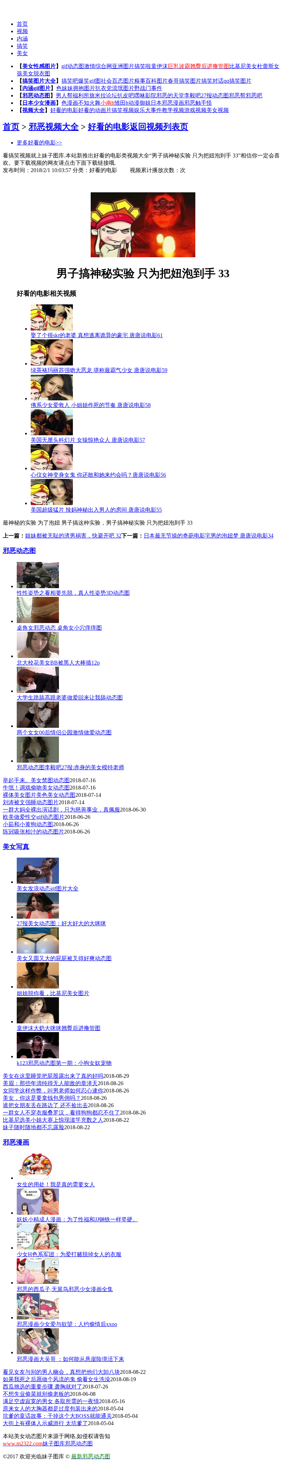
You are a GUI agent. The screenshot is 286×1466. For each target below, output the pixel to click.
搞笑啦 (142, 66)
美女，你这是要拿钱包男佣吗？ (42, 1098)
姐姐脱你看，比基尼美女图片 (53, 993)
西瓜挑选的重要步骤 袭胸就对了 (42, 1387)
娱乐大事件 (148, 110)
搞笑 (22, 46)
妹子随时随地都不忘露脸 (33, 1127)
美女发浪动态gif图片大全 (47, 888)
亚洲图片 (123, 66)
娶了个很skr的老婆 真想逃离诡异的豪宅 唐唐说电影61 (97, 335)
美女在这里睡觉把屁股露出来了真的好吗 (53, 1076)
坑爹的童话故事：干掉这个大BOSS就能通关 (57, 1416)
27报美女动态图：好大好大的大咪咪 (61, 923)
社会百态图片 (117, 81)
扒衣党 (103, 88)
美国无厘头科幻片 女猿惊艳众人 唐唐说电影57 (88, 440)
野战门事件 (148, 88)
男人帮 (64, 95)
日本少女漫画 (39, 103)
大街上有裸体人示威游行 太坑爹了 (45, 1423)
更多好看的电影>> (39, 143)
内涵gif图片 (36, 88)
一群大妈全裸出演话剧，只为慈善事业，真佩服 (61, 810)
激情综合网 (98, 66)
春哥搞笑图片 (184, 81)
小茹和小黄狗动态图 (28, 824)
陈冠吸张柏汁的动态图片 (33, 832)
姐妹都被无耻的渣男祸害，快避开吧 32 (73, 536)
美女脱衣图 (36, 73)
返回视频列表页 (159, 126)
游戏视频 (195, 110)
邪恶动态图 (36, 95)
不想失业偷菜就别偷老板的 (36, 1394)
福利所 (81, 95)
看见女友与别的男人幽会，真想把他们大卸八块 (61, 1372)
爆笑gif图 (89, 81)
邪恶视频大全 (54, 126)
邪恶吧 (254, 95)
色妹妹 (64, 88)
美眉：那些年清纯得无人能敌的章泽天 (50, 1083)
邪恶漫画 (16, 1142)
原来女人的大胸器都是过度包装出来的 (50, 1409)
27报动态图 (215, 95)
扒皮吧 (125, 95)
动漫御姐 (139, 103)
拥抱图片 (84, 88)
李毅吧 (192, 95)
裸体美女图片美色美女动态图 (39, 795)
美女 (22, 53)
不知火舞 (89, 103)
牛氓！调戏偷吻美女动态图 (36, 788)
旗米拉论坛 (103, 95)
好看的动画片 (95, 110)
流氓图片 (123, 88)
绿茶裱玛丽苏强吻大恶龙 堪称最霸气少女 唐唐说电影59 (99, 370)
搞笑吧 (69, 81)
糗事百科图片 (151, 81)
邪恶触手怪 (198, 103)
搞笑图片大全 (39, 81)
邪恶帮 (237, 95)
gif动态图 (72, 66)
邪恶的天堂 (170, 95)
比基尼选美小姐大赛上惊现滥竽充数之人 (53, 1120)
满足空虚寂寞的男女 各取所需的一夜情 (51, 1401)
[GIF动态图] (16, 7)
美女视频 (217, 110)
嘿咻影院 (145, 95)
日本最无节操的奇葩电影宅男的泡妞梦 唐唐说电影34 (208, 536)
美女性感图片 (39, 66)
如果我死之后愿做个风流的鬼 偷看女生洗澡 (56, 1379)
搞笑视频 (123, 110)
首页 (22, 24)
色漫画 (69, 103)
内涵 (22, 39)
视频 (22, 31)
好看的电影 (64, 110)
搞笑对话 (212, 81)
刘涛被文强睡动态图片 (31, 802)
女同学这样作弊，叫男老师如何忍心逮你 (53, 1091)
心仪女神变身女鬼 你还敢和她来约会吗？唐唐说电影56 (98, 475)
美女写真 (16, 846)
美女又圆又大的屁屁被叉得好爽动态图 (64, 958)
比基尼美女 (243, 66)
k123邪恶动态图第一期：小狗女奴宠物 (64, 1063)
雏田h (121, 103)
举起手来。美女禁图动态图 (36, 780)
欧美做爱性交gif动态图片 (34, 817)
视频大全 (33, 110)
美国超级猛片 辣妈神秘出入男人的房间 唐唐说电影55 (96, 510)
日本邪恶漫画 (167, 103)
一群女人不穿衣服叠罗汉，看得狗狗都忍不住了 (61, 1113)
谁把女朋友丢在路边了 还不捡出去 (45, 1105)
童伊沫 (159, 66)
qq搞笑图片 (237, 81)
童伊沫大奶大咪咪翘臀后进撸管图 (58, 1028)
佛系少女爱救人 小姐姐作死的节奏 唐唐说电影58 (91, 405)
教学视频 (173, 110)
